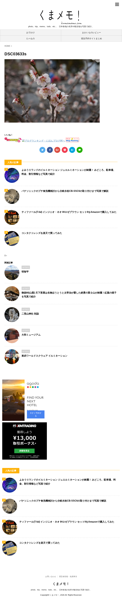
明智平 (25, 271)
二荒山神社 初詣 (30, 313)
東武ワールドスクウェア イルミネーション (44, 355)
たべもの (30, 38)
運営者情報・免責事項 (68, 576)
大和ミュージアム (31, 334)
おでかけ (30, 32)
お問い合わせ (50, 576)
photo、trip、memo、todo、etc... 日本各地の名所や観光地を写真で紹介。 (61, 590)
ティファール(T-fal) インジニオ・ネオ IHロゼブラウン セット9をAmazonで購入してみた (69, 212)
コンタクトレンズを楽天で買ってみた (42, 233)
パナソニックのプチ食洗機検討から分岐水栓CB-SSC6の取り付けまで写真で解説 (65, 191)
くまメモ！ (61, 584)
